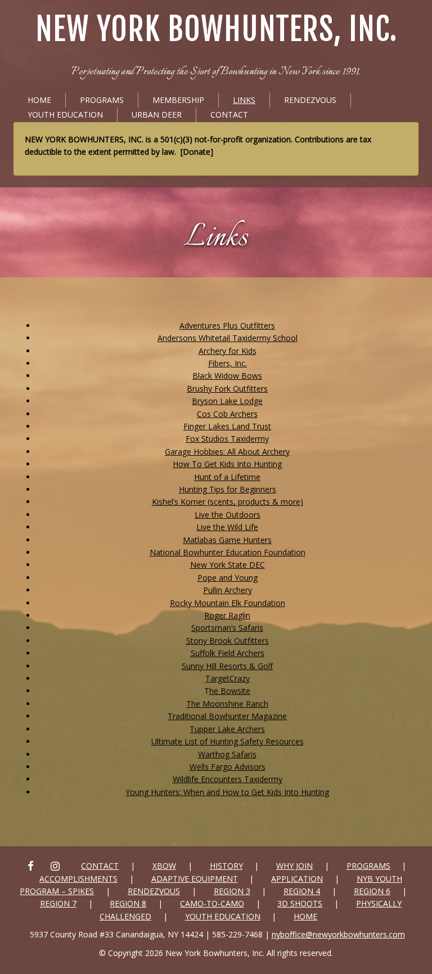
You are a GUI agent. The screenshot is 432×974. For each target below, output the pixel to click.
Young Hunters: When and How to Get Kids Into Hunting (227, 792)
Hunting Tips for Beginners (227, 489)
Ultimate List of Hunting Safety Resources (227, 741)
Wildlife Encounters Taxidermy (227, 779)
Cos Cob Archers (227, 414)
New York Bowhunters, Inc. (216, 29)
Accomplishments (78, 878)
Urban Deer (157, 114)
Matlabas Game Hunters (227, 540)
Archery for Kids (227, 350)
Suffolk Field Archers (227, 653)
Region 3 (232, 891)
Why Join (294, 865)
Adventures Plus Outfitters (227, 325)
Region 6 (372, 891)
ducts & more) (276, 501)
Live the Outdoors (227, 514)
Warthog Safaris (227, 754)
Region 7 (58, 903)
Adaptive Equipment (194, 878)
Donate (196, 151)
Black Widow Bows (227, 375)
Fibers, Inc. (227, 363)
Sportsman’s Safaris (227, 627)
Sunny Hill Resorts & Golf (227, 666)
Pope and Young (227, 577)
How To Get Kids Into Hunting (227, 464)
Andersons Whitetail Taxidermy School (228, 338)
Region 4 (302, 891)
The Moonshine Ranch (227, 703)
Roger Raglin (227, 615)
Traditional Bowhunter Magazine (227, 716)
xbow (164, 865)
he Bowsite (229, 690)
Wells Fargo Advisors (228, 766)
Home (39, 100)
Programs (102, 100)
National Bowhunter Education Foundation (227, 552)
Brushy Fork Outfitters (227, 388)
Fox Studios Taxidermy (227, 438)
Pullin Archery (227, 590)
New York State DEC (227, 564)
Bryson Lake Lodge (227, 401)
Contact (229, 114)
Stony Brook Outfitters (227, 640)
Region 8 (128, 903)
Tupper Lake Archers (227, 729)
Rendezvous (310, 100)
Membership (178, 100)
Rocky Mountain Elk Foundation (227, 603)
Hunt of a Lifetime (227, 477)
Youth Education (65, 114)
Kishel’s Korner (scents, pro (201, 501)
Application (297, 878)
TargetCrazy (227, 678)
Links (244, 100)
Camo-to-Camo (212, 903)
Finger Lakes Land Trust (227, 426)
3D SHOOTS (299, 903)
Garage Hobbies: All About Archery (227, 451)
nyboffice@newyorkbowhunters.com (338, 934)
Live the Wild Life (227, 527)
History (226, 865)
